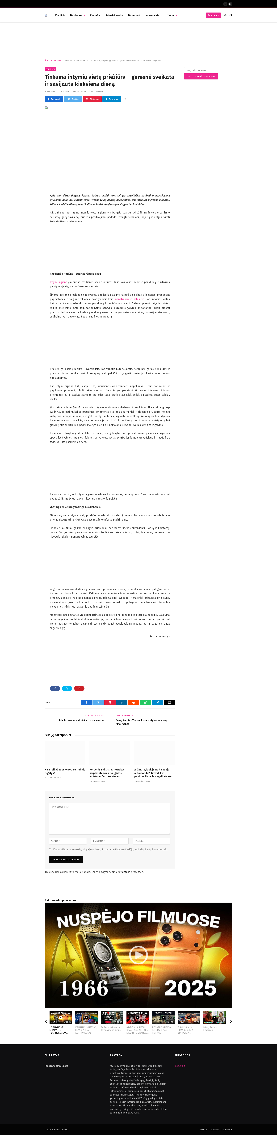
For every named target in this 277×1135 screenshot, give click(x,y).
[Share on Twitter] (67, 688)
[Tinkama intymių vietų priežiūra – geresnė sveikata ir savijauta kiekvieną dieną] (106, 108)
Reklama (215, 1129)
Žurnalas (213, 15)
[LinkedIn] (33, 220)
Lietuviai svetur (114, 15)
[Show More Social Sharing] (125, 99)
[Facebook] (33, 204)
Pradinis (60, 15)
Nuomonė (134, 15)
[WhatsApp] (33, 237)
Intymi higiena (58, 282)
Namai (170, 15)
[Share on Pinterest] (79, 688)
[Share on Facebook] (55, 688)
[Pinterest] (33, 229)
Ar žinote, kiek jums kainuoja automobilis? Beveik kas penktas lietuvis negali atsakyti (153, 773)
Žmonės (95, 15)
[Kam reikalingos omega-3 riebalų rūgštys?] (65, 753)
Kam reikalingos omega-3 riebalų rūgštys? (65, 771)
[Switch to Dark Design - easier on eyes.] (225, 15)
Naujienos (76, 15)
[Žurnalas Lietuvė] (46, 15)
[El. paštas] (33, 245)
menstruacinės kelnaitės (129, 299)
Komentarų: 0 (80, 91)
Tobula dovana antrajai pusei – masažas (81, 720)
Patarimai (50, 69)
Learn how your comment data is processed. (117, 872)
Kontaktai (227, 1129)
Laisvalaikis (152, 15)
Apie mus (203, 1129)
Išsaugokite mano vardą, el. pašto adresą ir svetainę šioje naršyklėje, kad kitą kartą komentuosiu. (110, 849)
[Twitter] (33, 212)
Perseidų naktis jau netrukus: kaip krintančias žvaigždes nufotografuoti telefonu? (107, 773)
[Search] (230, 15)
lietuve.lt (180, 1065)
